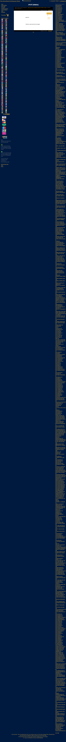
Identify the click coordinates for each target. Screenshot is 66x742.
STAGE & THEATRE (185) (59, 645)
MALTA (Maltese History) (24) (60, 429)
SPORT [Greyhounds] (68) (59, 627)
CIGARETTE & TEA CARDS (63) (60, 168)
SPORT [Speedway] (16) (59, 640)
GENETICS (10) (57, 275)
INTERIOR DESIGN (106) (59, 324)
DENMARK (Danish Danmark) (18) (60, 200)
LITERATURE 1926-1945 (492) (60, 417)
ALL (45, 7)
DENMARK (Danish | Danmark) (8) (60, 201)
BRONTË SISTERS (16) (59, 119)
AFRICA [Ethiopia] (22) (58, 8)
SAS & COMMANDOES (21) (59, 572)
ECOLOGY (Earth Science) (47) (60, 218)
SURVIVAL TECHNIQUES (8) (59, 654)
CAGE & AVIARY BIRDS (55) (59, 131)
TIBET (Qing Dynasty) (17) (59, 680)
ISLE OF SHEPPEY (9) (58, 332)
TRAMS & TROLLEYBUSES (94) (60, 687)
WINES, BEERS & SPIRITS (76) (60, 720)
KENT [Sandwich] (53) (58, 383)
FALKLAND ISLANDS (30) (59, 244)
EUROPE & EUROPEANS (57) (60, 243)
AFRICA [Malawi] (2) (58, 12)
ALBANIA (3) (57, 22)
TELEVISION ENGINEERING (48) (60, 671)
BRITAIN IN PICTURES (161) (59, 115)
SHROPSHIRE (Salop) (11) (59, 592)
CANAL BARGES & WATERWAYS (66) (58, 138)
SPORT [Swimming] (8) (59, 642)
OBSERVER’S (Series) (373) (59, 496)
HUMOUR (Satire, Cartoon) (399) (60, 311)
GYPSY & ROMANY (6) (59, 296)
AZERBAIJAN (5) (58, 84)
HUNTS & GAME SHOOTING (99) (60, 313)
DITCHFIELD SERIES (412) (59, 209)
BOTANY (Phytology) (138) (59, 106)
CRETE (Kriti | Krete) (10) (59, 184)
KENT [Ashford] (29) (58, 352)
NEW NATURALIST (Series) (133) (60, 475)
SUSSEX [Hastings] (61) (59, 660)
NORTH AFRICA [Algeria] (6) (59, 481)
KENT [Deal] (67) (58, 362)
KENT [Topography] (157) (59, 390)
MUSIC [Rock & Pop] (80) (59, 463)
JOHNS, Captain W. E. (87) (59, 344)
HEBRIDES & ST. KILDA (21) (59, 300)
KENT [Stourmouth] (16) (59, 387)
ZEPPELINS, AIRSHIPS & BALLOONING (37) (59, 729)
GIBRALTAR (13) (57, 284)
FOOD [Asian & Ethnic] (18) (59, 258)
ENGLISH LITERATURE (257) (59, 230)
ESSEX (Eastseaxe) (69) (59, 237)
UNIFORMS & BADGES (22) (59, 694)
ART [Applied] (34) (58, 51)
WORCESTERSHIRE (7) (59, 723)
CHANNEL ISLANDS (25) (59, 154)
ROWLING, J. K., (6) (58, 559)
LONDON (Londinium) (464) (59, 421)
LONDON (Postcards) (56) (59, 422)
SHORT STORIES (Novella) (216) (60, 591)
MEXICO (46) (57, 437)
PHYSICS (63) (57, 521)
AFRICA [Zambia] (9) (58, 18)
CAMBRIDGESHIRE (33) (59, 132)
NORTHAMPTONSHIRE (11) (59, 489)
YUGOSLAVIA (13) (58, 727)
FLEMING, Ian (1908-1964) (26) (60, 255)
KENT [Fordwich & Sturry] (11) (60, 369)
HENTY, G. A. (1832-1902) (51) (60, 301)
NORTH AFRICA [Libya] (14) (59, 483)
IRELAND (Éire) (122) (58, 328)
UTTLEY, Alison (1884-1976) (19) (60, 695)
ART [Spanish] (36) (58, 65)
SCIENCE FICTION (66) (59, 576)
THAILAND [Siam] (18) (58, 674)
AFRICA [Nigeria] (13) (58, 15)
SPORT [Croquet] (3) (58, 623)
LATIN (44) (57, 406)
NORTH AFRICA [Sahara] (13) (59, 485)
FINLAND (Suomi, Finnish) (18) (60, 249)
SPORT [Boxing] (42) (58, 620)
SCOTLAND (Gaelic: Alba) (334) (60, 579)
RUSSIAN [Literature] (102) (59, 568)
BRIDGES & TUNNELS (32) (59, 114)
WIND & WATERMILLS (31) (59, 719)
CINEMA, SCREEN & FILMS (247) (60, 171)
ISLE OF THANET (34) (58, 335)
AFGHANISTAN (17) (58, 6)
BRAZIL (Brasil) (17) (58, 110)
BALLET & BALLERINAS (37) (59, 86)
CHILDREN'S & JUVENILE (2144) (60, 159)
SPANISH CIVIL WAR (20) (59, 610)
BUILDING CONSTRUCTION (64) (60, 124)
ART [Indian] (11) (57, 60)
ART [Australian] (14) (58, 52)
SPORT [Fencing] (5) (58, 624)
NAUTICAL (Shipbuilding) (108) (60, 470)
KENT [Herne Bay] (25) (58, 372)
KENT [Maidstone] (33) (58, 377)
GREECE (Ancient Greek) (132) (60, 294)
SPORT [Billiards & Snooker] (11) (60, 617)
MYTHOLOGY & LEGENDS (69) (60, 466)
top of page (57, 732)
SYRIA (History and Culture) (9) (60, 667)
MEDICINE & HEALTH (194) (59, 434)
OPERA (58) (57, 500)
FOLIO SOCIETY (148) (58, 256)
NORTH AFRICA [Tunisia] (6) (59, 488)
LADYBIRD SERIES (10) (59, 403)
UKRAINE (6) (57, 693)
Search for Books (4, 5)
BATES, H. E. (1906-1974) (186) (60, 88)
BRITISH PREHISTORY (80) (59, 117)
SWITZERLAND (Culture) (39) (60, 664)
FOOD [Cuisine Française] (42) (60, 260)
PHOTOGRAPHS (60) (58, 518)
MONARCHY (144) (58, 451)
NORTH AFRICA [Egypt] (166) (60, 482)
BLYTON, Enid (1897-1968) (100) (60, 99)
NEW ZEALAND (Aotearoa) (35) (60, 476)
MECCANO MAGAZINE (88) (59, 433)
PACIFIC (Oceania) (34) (59, 508)
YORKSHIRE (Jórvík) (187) (59, 726)
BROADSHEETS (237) (58, 118)
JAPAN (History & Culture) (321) (60, 340)
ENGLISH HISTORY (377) (59, 228)
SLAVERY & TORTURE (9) (59, 595)
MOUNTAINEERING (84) (59, 459)
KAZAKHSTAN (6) (58, 346)
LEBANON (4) (57, 409)
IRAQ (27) (56, 327)
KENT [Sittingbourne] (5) (59, 386)
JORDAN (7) (57, 345)
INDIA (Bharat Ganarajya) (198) (60, 321)
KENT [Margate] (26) (58, 379)
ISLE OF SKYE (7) (58, 334)
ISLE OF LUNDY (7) (58, 330)
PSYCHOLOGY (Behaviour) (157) (60, 547)
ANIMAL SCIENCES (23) (59, 32)
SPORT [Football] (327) (59, 625)
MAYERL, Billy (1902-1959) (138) (60, 431)
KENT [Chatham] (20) (58, 360)
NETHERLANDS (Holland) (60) (60, 474)
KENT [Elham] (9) (58, 365)
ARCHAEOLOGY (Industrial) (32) (60, 39)
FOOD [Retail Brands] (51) (59, 267)
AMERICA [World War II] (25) (59, 28)
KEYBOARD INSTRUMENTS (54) (60, 397)
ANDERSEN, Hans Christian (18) (60, 29)
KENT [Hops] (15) (58, 373)
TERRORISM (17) (58, 672)
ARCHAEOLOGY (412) (58, 38)
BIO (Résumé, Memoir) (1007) (60, 96)
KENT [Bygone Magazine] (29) (60, 357)
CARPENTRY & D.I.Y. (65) (59, 142)
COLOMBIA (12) (57, 175)
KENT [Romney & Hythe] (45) (59, 382)
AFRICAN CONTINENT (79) (59, 20)
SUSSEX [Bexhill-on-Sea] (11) (60, 657)
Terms (2, 165)
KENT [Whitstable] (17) (58, 394)
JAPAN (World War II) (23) (59, 341)
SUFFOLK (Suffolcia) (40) (59, 652)
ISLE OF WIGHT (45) (58, 336)
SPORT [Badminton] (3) (59, 616)
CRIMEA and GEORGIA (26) (59, 185)
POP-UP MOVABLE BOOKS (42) (60, 536)
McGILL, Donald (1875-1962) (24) (60, 432)
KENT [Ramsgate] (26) (58, 380)
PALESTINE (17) (57, 511)
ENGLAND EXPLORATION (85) (60, 227)
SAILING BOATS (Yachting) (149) (60, 570)
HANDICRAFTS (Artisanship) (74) (60, 298)
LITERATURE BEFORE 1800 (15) (60, 419)
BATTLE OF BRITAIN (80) (59, 89)
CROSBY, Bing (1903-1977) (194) (60, 186)
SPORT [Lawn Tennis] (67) (59, 630)
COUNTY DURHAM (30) (59, 183)
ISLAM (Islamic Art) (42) (59, 329)
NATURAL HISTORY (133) (59, 468)
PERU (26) (57, 515)
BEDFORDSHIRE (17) (58, 90)
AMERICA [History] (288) (59, 24)
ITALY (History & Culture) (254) (60, 339)
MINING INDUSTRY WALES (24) (60, 447)
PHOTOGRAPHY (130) (58, 519)
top (33, 32)
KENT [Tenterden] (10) (58, 388)
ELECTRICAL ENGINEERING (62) (60, 224)
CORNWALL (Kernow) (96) (59, 182)
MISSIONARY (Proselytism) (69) (60, 448)
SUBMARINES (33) (58, 651)
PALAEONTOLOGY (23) (59, 510)
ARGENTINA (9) (57, 47)
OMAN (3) (56, 499)
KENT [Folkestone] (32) (59, 368)
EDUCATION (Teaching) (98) (59, 222)
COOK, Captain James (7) (59, 181)
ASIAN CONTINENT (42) (59, 72)
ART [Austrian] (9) (58, 54)
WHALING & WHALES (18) (59, 717)
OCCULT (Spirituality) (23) (59, 497)
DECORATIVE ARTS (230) (59, 194)
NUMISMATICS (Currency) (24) (60, 493)
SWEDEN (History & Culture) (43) (60, 663)
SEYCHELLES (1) (58, 585)
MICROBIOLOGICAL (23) (59, 438)
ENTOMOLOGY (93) (58, 232)
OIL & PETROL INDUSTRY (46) (60, 498)
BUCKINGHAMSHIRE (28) (59, 120)
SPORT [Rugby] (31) (58, 635)
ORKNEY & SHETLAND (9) (59, 504)
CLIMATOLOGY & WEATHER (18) (60, 174)
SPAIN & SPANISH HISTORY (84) (60, 609)
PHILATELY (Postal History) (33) (60, 516)
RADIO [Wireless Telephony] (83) (60, 548)
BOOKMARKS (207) (58, 101)
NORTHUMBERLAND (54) (59, 490)
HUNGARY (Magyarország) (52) (60, 312)
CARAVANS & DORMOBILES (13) (60, 141)
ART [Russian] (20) (58, 64)
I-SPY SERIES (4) (58, 314)
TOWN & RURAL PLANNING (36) (60, 683)
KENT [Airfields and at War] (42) (60, 347)
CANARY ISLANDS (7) (58, 140)
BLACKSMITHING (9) (58, 98)
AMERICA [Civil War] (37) (59, 23)
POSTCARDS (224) (58, 540)
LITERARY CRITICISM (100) (59, 415)
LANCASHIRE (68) (58, 405)
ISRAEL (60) (57, 338)
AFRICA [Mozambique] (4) (59, 14)
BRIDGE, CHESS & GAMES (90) (60, 113)
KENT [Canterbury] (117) (59, 358)
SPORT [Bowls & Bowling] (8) (60, 619)
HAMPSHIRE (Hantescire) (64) (60, 297)
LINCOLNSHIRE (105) (58, 413)
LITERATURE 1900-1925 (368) (60, 416)
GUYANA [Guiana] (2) (58, 295)
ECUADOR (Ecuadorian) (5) (59, 221)
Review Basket (3, 15)
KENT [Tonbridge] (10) (58, 389)
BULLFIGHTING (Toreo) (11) (59, 125)
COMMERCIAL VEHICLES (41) (60, 176)
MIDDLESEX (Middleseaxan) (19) (60, 439)
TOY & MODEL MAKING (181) (60, 684)
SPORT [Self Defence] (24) (59, 636)
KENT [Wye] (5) (57, 396)
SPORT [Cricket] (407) (58, 621)
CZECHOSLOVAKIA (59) (59, 191)
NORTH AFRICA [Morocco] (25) (60, 484)
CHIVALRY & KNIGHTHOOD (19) (60, 164)
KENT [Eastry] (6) (58, 364)
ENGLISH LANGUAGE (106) (59, 229)
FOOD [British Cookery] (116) (59, 259)
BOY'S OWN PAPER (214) (59, 109)
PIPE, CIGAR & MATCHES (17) (60, 525)
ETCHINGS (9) (57, 241)
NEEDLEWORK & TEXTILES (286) (60, 471)
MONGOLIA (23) (57, 453)
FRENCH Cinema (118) (58, 270)
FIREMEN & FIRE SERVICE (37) (60, 252)
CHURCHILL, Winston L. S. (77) (60, 167)
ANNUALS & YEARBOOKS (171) (60, 33)
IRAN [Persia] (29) (58, 326)
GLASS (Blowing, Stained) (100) (60, 287)
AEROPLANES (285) (58, 5)
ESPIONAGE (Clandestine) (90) (60, 236)
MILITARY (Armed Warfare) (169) (60, 440)
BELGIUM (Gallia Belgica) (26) (60, 92)
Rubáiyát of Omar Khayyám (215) (60, 562)
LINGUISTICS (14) (58, 414)
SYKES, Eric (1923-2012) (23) (59, 666)
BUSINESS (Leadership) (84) (59, 130)
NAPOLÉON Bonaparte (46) (59, 467)
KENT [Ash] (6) (57, 353)
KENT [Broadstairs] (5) (58, 355)
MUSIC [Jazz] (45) (58, 462)
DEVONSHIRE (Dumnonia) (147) (60, 205)
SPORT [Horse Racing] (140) (59, 629)
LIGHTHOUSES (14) (58, 412)
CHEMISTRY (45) (58, 156)
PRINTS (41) (57, 543)
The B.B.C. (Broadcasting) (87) (60, 675)
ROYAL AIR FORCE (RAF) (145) (60, 560)
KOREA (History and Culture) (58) (60, 402)
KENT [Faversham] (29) (58, 366)
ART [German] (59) (58, 59)
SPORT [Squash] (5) (58, 641)
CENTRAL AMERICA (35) (59, 152)
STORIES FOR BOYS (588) (59, 647)
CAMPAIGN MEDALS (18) (59, 133)
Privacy (2, 166)
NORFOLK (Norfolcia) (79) (59, 480)
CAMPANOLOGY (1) (58, 134)
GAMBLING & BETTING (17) (59, 271)
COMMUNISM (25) (58, 177)
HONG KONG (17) (58, 307)
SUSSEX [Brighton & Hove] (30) (60, 658)
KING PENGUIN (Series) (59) (59, 398)
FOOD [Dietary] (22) (58, 263)
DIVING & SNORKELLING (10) (59, 210)
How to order (3, 6)
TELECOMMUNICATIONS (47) (60, 670)
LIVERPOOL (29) (57, 420)
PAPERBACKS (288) (58, 513)
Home (2, 4)
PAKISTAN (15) (57, 509)
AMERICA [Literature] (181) (59, 26)
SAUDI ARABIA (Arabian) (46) (59, 573)
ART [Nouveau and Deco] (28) (60, 63)
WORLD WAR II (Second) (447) (60, 725)
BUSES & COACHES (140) (59, 128)
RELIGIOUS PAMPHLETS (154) (60, 551)
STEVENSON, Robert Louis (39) (60, 646)
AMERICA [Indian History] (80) (60, 25)
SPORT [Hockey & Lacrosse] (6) (60, 628)
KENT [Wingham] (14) (58, 395)
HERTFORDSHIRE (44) (58, 305)
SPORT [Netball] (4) (58, 632)
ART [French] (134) (58, 58)
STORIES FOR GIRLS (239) (59, 649)
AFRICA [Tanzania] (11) (58, 16)
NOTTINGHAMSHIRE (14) (59, 492)
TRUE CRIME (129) (58, 688)
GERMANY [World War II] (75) (59, 283)
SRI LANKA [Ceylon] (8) (59, 643)
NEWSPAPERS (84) (58, 477)
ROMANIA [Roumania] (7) (59, 558)
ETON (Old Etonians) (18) (59, 242)
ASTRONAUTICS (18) (58, 75)
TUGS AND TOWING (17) (59, 689)
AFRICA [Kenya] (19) (58, 11)
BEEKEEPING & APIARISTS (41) (60, 91)
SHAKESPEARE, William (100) (60, 586)
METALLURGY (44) (58, 436)
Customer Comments (4, 8)
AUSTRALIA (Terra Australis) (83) (60, 80)
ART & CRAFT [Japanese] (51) (60, 49)
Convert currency (49, 18)
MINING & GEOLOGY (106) (59, 443)
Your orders (3, 7)
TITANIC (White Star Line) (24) (60, 681)
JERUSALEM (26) (58, 343)
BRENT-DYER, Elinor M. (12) (59, 111)
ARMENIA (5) (57, 48)
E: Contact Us (63, 1)
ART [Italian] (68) (58, 62)
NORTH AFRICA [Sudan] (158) (60, 487)
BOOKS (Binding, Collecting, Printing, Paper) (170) (59, 103)
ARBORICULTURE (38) (58, 37)
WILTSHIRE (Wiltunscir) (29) (59, 718)
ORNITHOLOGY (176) (58, 505)
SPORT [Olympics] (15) (59, 633)
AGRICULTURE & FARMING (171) (60, 21)
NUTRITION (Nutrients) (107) (59, 494)
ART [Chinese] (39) (58, 56)
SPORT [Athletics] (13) (59, 615)
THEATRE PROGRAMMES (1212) (60, 678)
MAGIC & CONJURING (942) (59, 425)
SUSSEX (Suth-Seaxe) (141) (59, 655)
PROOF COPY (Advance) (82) (60, 544)
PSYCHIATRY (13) (58, 545)
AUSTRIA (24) (57, 81)
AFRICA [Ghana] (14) (58, 9)
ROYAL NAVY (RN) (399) (59, 561)
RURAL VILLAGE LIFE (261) (59, 564)
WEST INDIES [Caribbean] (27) (60, 713)
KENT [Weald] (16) (58, 392)
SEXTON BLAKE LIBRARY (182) (60, 584)
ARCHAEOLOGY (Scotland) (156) (60, 42)
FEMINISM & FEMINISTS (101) (60, 247)
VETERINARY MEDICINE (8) (59, 697)
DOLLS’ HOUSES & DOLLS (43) (60, 212)
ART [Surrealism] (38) (58, 66)
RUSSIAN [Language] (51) (59, 567)
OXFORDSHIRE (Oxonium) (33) (60, 507)
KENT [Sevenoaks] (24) (59, 385)
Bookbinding (3, 12)
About (2, 11)
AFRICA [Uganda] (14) (58, 17)
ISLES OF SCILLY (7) (58, 337)
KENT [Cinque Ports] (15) (59, 361)
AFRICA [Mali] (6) (58, 13)
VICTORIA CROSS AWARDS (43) (60, 698)
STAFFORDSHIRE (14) (58, 644)
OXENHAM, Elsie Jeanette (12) (60, 506)
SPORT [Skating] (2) (58, 637)
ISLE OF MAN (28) (58, 331)
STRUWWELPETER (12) (59, 650)
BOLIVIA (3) (57, 100)
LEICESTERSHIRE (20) (58, 411)
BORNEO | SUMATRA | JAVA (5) (60, 105)
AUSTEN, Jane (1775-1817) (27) (60, 79)
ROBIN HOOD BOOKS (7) (59, 555)
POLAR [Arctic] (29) (58, 534)
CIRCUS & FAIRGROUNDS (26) (60, 173)
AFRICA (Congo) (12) (58, 7)
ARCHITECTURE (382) (58, 43)
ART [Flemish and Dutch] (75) (60, 57)
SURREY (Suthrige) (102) (59, 653)
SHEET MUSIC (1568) (58, 587)
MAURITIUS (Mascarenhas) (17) (60, 430)
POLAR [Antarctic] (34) (58, 533)
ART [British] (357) (58, 55)
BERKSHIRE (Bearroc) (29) (59, 93)
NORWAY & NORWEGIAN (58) (60, 491)
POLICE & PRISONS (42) (59, 535)
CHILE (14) (57, 160)
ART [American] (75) (58, 50)
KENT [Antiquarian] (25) (59, 348)
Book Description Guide (4, 164)
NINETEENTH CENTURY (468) (60, 479)
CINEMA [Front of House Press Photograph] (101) (60, 170)
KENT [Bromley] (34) (58, 356)
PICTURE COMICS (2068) (59, 522)
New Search (50, 10)
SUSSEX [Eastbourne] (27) (59, 659)
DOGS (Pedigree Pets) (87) (59, 211)
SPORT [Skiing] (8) (58, 638)
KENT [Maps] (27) (58, 378)
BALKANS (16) (57, 85)
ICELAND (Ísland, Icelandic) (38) (60, 315)
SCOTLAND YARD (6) (58, 581)
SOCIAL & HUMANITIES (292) (60, 601)
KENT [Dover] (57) (58, 363)
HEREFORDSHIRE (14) (58, 304)
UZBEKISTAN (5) (58, 696)
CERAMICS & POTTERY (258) (60, 153)
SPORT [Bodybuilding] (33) (59, 618)
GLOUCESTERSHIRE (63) (59, 288)
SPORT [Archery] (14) (58, 613)
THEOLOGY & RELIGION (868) (60, 679)
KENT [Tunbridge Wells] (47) (59, 391)
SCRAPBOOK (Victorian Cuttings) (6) (59, 583)
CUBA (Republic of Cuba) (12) (60, 187)
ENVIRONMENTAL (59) (58, 233)
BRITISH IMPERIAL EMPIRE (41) (60, 116)
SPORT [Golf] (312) (58, 626)
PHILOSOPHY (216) (58, 517)
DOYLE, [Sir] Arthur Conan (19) (60, 215)
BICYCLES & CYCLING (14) (59, 94)
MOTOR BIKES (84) (58, 456)
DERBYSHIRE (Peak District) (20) (60, 202)
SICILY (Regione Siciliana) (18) (60, 594)
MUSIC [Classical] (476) (59, 460)
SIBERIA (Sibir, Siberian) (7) (59, 593)
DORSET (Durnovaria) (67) (59, 213)
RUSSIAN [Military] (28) (59, 569)
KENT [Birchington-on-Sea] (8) (60, 354)
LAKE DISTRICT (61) (58, 404)
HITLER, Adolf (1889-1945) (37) (60, 306)
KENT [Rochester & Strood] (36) (60, 381)
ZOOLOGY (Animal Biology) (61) (60, 730)
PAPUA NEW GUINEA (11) (59, 514)
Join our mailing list (4, 9)
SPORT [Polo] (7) (58, 634)
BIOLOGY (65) (57, 97)
